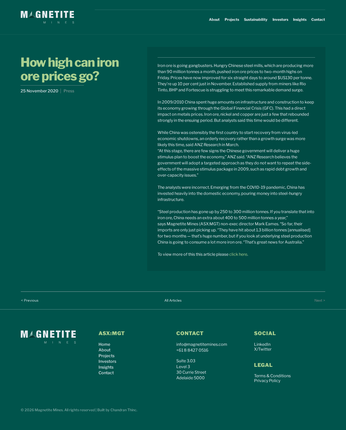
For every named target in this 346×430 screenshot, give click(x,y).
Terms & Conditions (272, 375)
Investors (107, 361)
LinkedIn (262, 344)
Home (104, 344)
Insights (106, 367)
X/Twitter (263, 349)
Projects (106, 355)
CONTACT (190, 333)
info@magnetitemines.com (201, 344)
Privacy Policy (267, 380)
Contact (106, 372)
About (104, 350)
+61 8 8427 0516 (192, 350)
